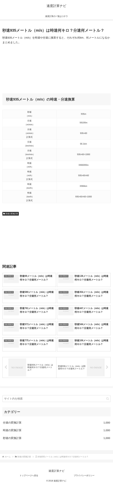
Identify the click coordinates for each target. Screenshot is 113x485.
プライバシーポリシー (84, 475)
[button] (107, 398)
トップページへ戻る (29, 475)
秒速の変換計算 (12, 214)
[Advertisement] (56, 69)
